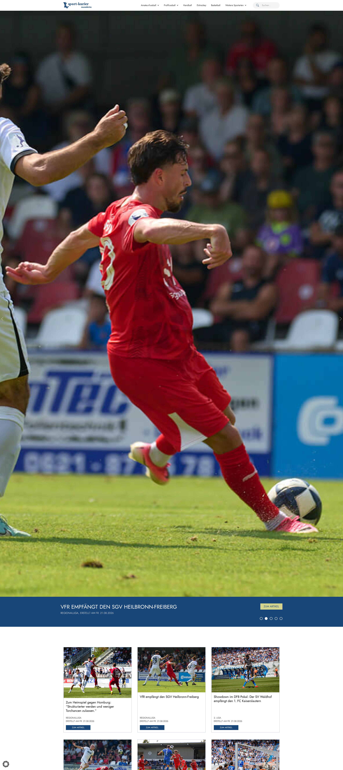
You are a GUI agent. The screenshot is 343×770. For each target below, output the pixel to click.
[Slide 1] (261, 618)
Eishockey (201, 5)
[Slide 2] (266, 618)
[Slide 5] (281, 618)
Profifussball (170, 5)
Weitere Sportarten (234, 5)
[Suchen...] (256, 5)
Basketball (215, 5)
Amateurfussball (148, 5)
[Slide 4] (276, 618)
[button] (6, 764)
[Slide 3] (271, 618)
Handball (187, 5)
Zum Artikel (271, 606)
